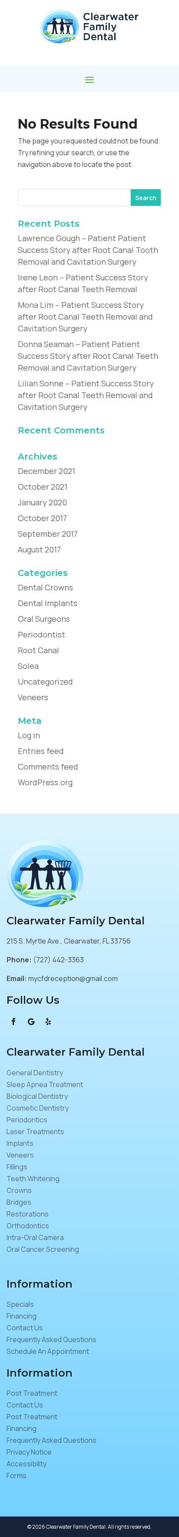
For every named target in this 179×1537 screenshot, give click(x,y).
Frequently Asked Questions (51, 1339)
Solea (28, 666)
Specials (20, 1304)
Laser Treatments (35, 1131)
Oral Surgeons (44, 618)
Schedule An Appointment (48, 1351)
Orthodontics (28, 1225)
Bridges (19, 1202)
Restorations (28, 1214)
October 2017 (42, 518)
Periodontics (27, 1120)
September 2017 (48, 533)
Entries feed (41, 751)
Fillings (17, 1167)
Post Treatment (32, 1393)
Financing (21, 1316)
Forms (17, 1475)
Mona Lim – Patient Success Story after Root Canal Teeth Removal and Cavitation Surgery (85, 317)
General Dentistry (35, 1072)
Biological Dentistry (37, 1096)
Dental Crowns (45, 587)
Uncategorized (45, 681)
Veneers (33, 697)
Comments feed (48, 766)
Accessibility (26, 1464)
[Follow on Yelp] (48, 1022)
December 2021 (46, 471)
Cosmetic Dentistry (38, 1108)
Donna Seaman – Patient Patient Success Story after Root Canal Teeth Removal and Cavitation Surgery (88, 356)
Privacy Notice (29, 1452)
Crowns (19, 1190)
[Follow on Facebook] (13, 1022)
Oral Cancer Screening (43, 1249)
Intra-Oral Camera (35, 1237)
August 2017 (39, 549)
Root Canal (38, 650)
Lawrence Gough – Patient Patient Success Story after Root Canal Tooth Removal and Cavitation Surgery (88, 250)
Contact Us (25, 1328)
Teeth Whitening (33, 1178)
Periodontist (41, 634)
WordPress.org (45, 782)
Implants (20, 1143)
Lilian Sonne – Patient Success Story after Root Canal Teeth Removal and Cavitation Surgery (86, 395)
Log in (29, 735)
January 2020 (42, 502)
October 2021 (42, 486)
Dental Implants (47, 603)
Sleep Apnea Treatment (45, 1084)
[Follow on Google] (31, 1022)
